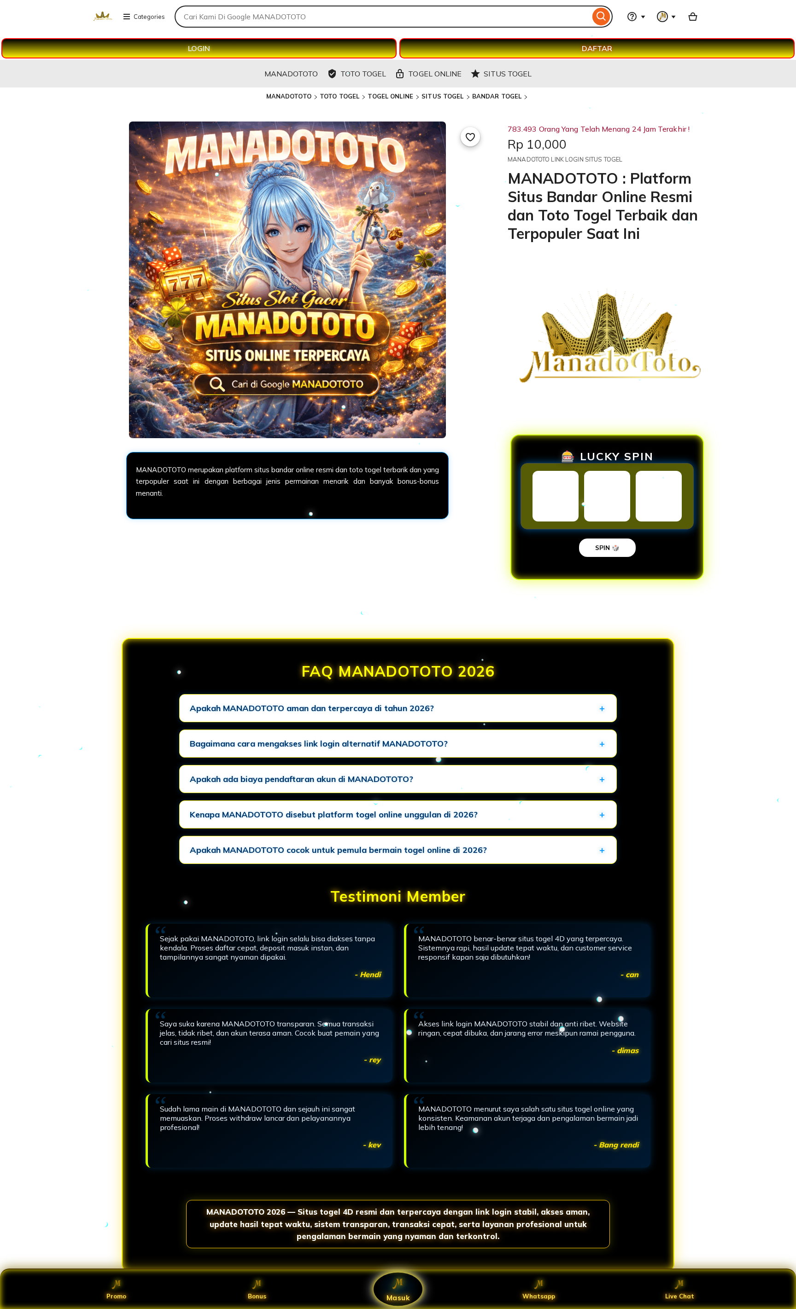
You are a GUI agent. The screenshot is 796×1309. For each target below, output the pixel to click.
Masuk (398, 1297)
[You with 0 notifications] (666, 17)
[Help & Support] (636, 17)
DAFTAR (597, 48)
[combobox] (382, 17)
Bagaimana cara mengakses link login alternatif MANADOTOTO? (319, 743)
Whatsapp (538, 1296)
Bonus (257, 1296)
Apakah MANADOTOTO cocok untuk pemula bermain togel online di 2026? (338, 850)
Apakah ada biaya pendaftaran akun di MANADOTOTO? (301, 779)
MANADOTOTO (288, 96)
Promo (116, 1296)
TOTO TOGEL (339, 96)
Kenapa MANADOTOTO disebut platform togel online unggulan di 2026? (334, 814)
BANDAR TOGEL (497, 96)
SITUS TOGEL (442, 96)
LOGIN (199, 48)
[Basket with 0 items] (693, 17)
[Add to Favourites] (470, 136)
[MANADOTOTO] (102, 22)
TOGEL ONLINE (390, 96)
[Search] (601, 17)
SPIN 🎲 (607, 547)
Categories (149, 16)
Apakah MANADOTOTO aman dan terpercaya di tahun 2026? (312, 708)
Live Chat (679, 1296)
